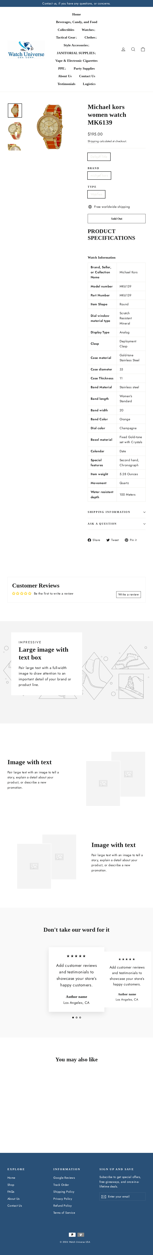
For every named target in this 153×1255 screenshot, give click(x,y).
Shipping (93, 141)
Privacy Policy (62, 1199)
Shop (10, 1185)
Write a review (128, 594)
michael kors (99, 175)
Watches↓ (89, 30)
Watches (96, 194)
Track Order (61, 1185)
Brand (93, 168)
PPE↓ (62, 68)
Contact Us (87, 76)
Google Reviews (64, 1178)
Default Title (98, 156)
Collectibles (66, 30)
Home (76, 14)
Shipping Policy (63, 1192)
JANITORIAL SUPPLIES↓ (76, 53)
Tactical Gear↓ (66, 37)
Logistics (89, 84)
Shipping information (109, 512)
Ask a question (102, 523)
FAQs (10, 1192)
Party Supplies (84, 68)
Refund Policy (62, 1205)
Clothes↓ (91, 37)
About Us (65, 76)
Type (92, 186)
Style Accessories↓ (77, 45)
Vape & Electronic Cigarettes (76, 61)
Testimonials (66, 84)
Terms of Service (64, 1213)
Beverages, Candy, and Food (76, 22)
